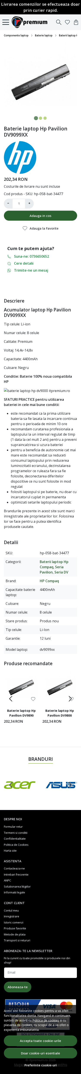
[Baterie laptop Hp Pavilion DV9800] (59, 687)
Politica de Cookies (16, 845)
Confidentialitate (15, 839)
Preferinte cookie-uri (40, 1065)
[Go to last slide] (10, 784)
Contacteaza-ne (14, 868)
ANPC (7, 880)
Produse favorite (15, 928)
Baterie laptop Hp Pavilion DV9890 (21, 712)
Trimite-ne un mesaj (31, 270)
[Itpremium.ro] (30, 22)
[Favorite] (67, 22)
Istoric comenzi (13, 922)
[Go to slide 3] (45, 118)
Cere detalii (23, 263)
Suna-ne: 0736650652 (31, 256)
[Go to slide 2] (40, 118)
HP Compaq (49, 580)
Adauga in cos (40, 215)
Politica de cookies (45, 1020)
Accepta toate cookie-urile (40, 1040)
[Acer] (19, 793)
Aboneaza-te (18, 987)
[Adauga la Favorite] (33, 699)
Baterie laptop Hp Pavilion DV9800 (59, 712)
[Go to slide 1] (36, 118)
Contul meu (11, 910)
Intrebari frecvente (16, 874)
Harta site (10, 850)
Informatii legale (14, 892)
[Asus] (61, 793)
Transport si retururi (17, 940)
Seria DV (61, 572)
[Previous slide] (10, 698)
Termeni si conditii (15, 833)
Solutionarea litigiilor (17, 886)
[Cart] (76, 22)
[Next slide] (70, 698)
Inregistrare (11, 916)
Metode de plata (14, 934)
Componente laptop (16, 35)
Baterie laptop (43, 35)
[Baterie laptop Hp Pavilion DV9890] (21, 687)
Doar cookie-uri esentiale (40, 1053)
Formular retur (13, 827)
